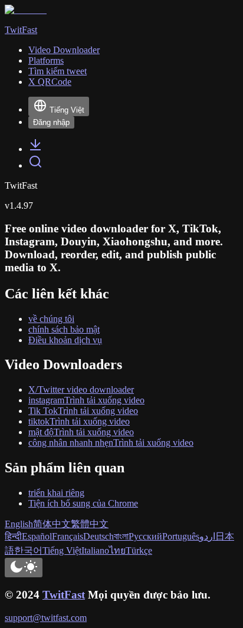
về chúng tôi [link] (51, 319)
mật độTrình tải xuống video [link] (81, 432)
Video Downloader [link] (64, 50)
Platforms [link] (46, 60)
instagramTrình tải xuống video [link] (86, 400)
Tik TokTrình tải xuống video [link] (83, 411)
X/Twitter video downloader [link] (81, 389)
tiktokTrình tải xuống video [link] (79, 421)
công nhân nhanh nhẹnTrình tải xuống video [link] (110, 443)
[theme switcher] (23, 567)
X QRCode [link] (49, 82)
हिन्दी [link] (13, 536)
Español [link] (37, 536)
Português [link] (180, 536)
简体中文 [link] (52, 524)
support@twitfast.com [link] (46, 618)
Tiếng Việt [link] (61, 550)
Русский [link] (145, 536)
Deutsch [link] (98, 536)
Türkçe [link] (139, 550)
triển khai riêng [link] (56, 493)
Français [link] (67, 536)
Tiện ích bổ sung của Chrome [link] (83, 503)
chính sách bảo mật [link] (64, 329)
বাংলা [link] (121, 536)
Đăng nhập (51, 122)
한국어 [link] (28, 550)
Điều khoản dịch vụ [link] (65, 340)
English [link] (19, 524)
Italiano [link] (95, 550)
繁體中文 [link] (90, 524)
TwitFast (63, 594)
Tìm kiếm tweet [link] (57, 71)
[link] (35, 149)
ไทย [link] (117, 550)
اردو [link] (207, 536)
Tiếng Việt (67, 110)
